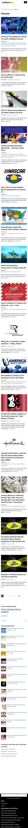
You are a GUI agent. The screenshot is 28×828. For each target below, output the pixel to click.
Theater (18, 420)
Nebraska (3, 44)
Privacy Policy (4, 615)
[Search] (25, 620)
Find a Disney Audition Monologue (8, 810)
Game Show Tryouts (5, 154)
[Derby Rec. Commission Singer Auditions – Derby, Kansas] (14, 330)
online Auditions (19, 44)
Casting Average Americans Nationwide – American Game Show (12, 148)
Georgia (7, 506)
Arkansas (10, 42)
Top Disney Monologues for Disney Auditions (11, 820)
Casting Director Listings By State (8, 756)
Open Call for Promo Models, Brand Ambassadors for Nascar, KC (13, 189)
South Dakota (9, 45)
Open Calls (17, 79)
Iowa (18, 154)
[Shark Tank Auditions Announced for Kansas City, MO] (14, 254)
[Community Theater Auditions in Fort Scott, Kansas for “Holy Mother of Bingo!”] (14, 402)
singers (4, 45)
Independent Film (11, 233)
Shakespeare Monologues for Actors (9, 815)
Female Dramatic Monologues (7, 822)
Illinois (11, 154)
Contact (2, 805)
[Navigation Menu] (25, 2)
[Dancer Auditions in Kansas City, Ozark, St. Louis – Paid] (14, 292)
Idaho (8, 463)
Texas (14, 45)
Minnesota (3, 155)
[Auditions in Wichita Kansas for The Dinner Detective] (14, 563)
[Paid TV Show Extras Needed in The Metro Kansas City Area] (14, 99)
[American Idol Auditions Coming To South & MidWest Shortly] (14, 25)
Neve (8, 798)
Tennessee (8, 157)
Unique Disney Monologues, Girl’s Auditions (10, 826)
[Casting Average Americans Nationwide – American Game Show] (14, 134)
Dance (2, 309)
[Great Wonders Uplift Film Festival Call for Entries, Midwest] (14, 216)
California (3, 506)
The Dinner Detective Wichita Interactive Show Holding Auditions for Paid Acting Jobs (13, 539)
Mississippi (23, 42)
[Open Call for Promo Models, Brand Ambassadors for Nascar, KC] (14, 176)
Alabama (5, 42)
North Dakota (7, 381)
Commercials (4, 463)
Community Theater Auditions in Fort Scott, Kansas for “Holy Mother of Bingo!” (13, 416)
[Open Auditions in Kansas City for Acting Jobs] (14, 64)
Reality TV (3, 157)
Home (2, 9)
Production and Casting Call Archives (9, 753)
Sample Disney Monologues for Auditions (10, 824)
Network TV (8, 44)
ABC (2, 42)
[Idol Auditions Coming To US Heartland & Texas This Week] (14, 365)
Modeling (7, 195)
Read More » (10, 85)
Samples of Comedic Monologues (8, 813)
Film (6, 233)
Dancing (6, 309)
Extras (8, 115)
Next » (19, 596)
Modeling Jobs (12, 195)
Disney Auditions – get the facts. (8, 749)
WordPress (18, 798)
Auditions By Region (9, 9)
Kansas (13, 42)
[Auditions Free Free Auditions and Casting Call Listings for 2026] (7, 2)
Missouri (13, 79)
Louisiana (18, 42)
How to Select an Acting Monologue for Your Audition (12, 817)
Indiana (15, 154)
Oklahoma (13, 44)
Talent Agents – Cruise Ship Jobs (8, 751)
